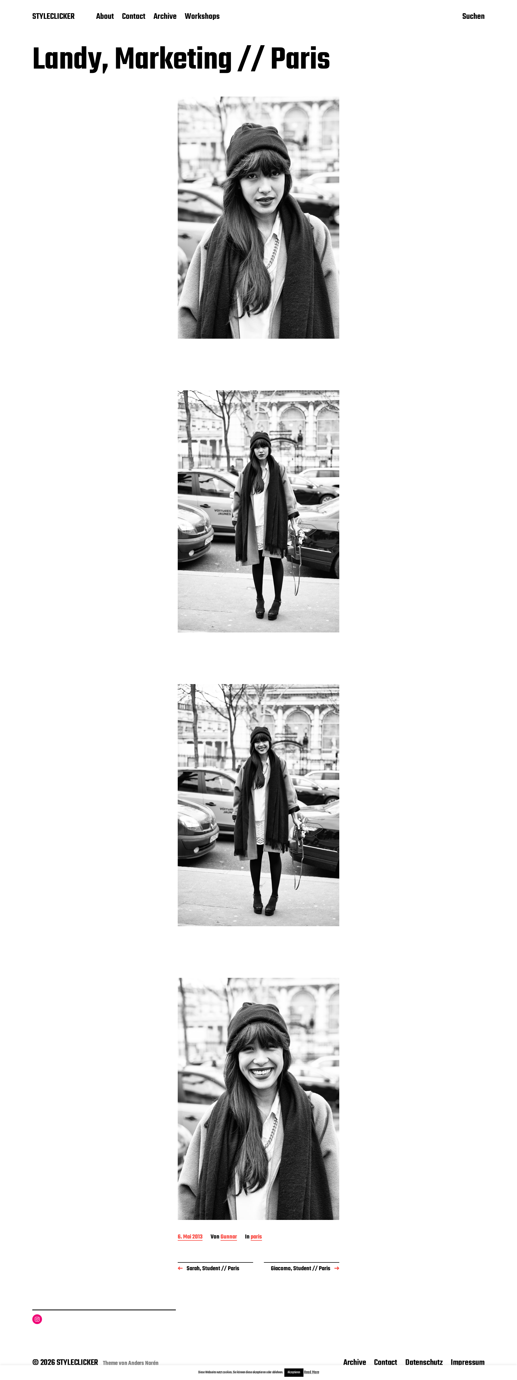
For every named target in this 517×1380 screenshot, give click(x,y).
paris (256, 1237)
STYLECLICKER (53, 17)
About (105, 17)
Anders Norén (143, 1363)
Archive (165, 17)
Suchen (473, 17)
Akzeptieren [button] (294, 1372)
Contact (133, 17)
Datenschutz (424, 1363)
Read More (311, 1372)
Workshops (202, 17)
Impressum (468, 1363)
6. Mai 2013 (190, 1237)
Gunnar (229, 1237)
